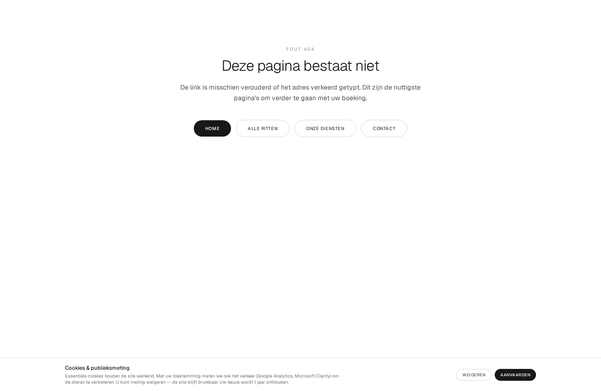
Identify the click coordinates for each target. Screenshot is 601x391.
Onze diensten (325, 128)
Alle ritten (263, 128)
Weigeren (473, 375)
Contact (384, 128)
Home (212, 128)
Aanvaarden (515, 375)
